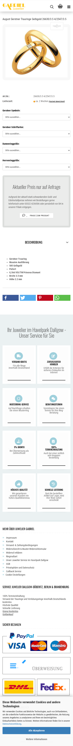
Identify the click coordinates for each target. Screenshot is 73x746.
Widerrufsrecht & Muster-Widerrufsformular (26, 549)
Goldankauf (8, 614)
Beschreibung (33, 242)
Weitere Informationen (36, 739)
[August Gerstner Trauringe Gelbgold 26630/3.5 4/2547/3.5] (36, 52)
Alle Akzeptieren (37, 730)
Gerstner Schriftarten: (13, 127)
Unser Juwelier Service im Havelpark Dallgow (27, 560)
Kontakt (9, 541)
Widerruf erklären (14, 552)
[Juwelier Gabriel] (13, 7)
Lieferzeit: (8, 101)
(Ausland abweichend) (57, 101)
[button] (11, 298)
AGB (8, 564)
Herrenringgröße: (11, 160)
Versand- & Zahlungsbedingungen (22, 545)
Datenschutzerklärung (12, 724)
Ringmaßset (11, 556)
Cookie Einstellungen (15, 574)
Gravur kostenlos (10, 611)
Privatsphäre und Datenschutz (20, 567)
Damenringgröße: (11, 143)
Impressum (11, 537)
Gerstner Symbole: (11, 110)
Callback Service (13, 571)
